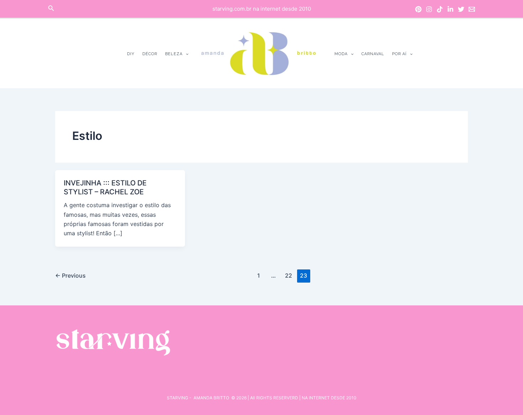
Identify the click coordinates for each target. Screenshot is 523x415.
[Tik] (440, 9)
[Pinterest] (418, 9)
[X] (461, 9)
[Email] (472, 9)
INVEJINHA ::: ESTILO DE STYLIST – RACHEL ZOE (105, 187)
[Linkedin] (450, 9)
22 (288, 275)
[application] (186, 54)
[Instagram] (429, 9)
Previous (70, 275)
